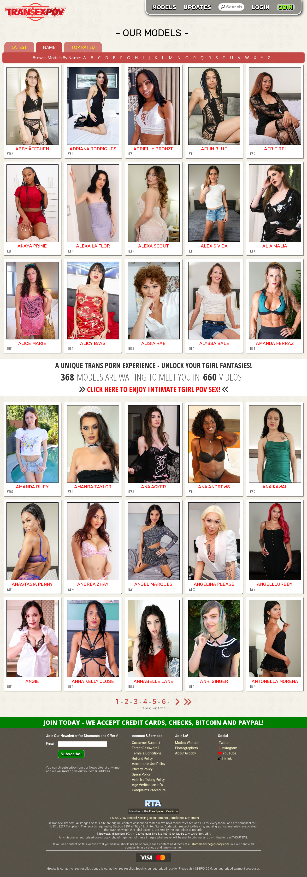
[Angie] (32, 638)
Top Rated (83, 47)
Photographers (186, 748)
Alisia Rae (153, 343)
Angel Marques (153, 584)
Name (49, 47)
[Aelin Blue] (214, 106)
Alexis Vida (214, 246)
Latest (19, 47)
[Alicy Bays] (93, 300)
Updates (197, 7)
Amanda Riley (32, 486)
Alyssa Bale (214, 343)
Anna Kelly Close (93, 681)
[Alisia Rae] (153, 300)
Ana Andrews (214, 486)
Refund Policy (142, 758)
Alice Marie (32, 343)
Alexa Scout (153, 246)
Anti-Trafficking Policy (148, 779)
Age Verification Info (147, 785)
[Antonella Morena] (275, 638)
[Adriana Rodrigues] (93, 106)
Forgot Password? (145, 748)
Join (286, 7)
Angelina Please (214, 584)
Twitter (224, 743)
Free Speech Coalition (163, 811)
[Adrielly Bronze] (153, 106)
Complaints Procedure (149, 790)
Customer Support (146, 743)
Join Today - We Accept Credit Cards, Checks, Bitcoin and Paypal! (153, 722)
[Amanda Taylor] (93, 444)
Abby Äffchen (32, 149)
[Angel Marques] (153, 541)
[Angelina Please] (214, 541)
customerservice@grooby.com (208, 844)
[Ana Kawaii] (275, 444)
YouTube (229, 753)
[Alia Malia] (275, 203)
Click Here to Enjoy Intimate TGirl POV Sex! (153, 389)
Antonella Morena (275, 681)
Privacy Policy (142, 769)
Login (261, 7)
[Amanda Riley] (32, 444)
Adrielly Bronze (153, 149)
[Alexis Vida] (214, 203)
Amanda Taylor (93, 486)
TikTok (227, 758)
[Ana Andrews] (214, 444)
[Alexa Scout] (153, 203)
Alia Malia (274, 246)
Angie (32, 681)
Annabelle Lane (153, 681)
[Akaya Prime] (32, 203)
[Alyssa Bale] (214, 300)
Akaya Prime (32, 246)
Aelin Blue (214, 149)
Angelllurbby (275, 584)
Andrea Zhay (93, 584)
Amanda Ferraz (275, 343)
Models (164, 7)
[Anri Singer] (214, 638)
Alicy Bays (93, 343)
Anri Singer (214, 681)
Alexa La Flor (93, 246)
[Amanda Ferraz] (275, 300)
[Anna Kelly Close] (93, 638)
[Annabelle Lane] (153, 638)
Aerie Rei (275, 149)
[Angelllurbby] (275, 541)
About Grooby (185, 753)
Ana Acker (153, 486)
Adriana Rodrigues (93, 149)
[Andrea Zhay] (93, 541)
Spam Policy (141, 774)
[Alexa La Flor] (93, 203)
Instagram (229, 748)
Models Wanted (187, 743)
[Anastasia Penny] (32, 541)
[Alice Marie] (32, 300)
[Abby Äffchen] (32, 106)
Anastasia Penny (32, 584)
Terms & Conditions (146, 753)
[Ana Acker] (153, 444)
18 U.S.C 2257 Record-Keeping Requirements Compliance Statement (153, 818)
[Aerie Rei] (275, 106)
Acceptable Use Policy (148, 764)
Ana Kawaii (274, 486)
